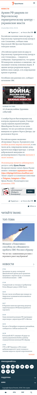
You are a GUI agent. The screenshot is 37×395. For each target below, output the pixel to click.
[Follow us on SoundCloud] (32, 367)
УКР (22, 392)
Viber (23, 178)
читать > (30, 191)
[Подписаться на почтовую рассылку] (13, 371)
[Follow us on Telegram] (27, 367)
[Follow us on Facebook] (3, 367)
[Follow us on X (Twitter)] (8, 367)
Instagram (15, 178)
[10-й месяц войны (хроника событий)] (18, 95)
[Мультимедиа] (6, 392)
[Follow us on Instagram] (17, 367)
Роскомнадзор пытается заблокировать (17, 163)
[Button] (13, 32)
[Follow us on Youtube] (13, 367)
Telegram (6, 178)
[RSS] (3, 371)
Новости (5, 9)
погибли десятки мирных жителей (15, 145)
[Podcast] (8, 371)
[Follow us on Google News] (22, 367)
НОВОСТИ (8, 264)
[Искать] (31, 392)
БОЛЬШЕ (32, 354)
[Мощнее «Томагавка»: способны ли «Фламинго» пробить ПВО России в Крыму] (18, 232)
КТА (14, 392)
